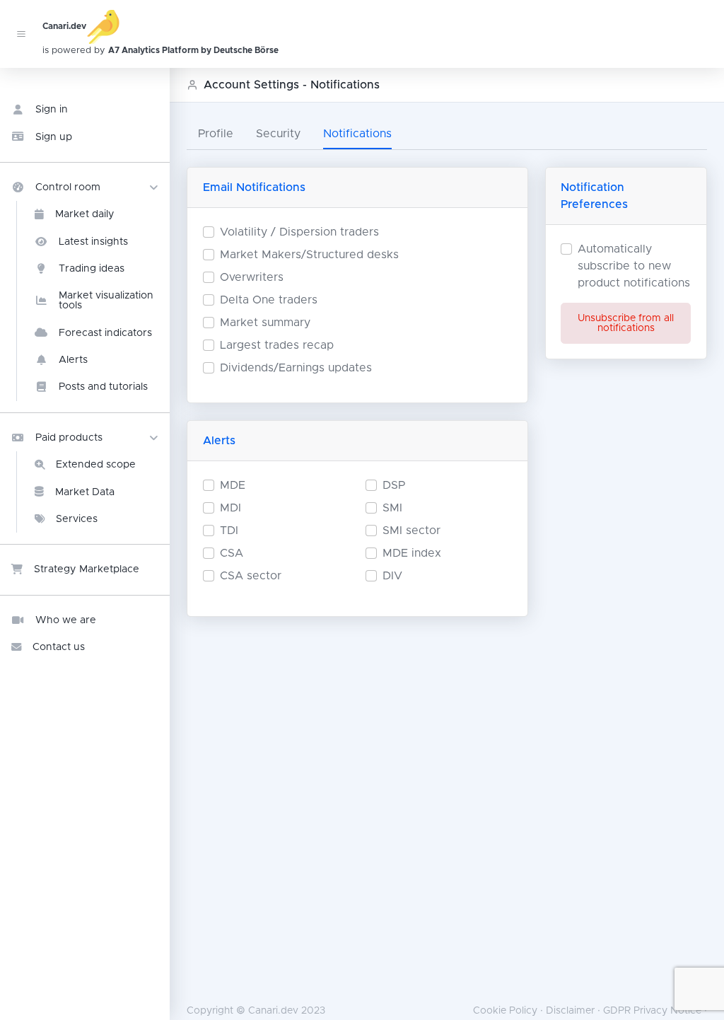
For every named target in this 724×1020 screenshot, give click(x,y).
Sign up (53, 137)
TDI (229, 530)
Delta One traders (268, 300)
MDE (232, 485)
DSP (394, 485)
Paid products (69, 438)
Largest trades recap (277, 345)
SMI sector (411, 530)
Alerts (73, 360)
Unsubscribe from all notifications (626, 323)
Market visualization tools (106, 301)
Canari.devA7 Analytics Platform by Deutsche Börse (107, 39)
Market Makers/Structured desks (309, 254)
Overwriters (252, 277)
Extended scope (96, 465)
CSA (231, 553)
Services (77, 519)
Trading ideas (91, 269)
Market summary (265, 322)
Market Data (85, 492)
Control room (67, 187)
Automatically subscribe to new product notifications (634, 266)
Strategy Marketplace (86, 569)
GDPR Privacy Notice (652, 1011)
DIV (392, 575)
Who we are (65, 620)
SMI (392, 508)
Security (278, 133)
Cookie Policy (505, 1011)
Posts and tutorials (103, 387)
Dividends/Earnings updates (296, 367)
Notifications (357, 133)
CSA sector (250, 575)
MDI (230, 508)
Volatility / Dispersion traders (299, 232)
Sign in (51, 110)
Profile (215, 133)
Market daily (85, 214)
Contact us (59, 647)
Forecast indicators (105, 333)
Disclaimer (570, 1011)
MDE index (412, 553)
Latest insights (93, 242)
